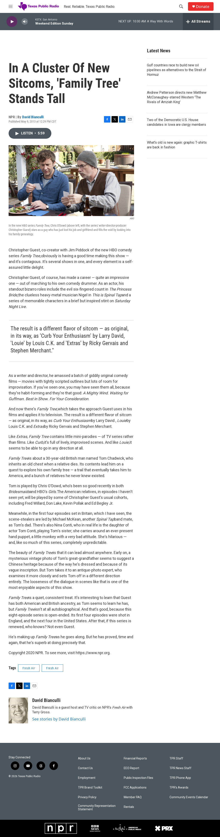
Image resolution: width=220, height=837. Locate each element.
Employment (86, 777)
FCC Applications (135, 787)
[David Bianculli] (18, 710)
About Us (84, 758)
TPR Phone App (180, 777)
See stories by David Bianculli (59, 719)
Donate (202, 6)
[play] (11, 21)
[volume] (24, 21)
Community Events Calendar (189, 797)
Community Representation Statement (97, 807)
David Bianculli (33, 117)
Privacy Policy (87, 797)
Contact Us (85, 768)
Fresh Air (29, 668)
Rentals (129, 807)
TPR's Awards (179, 787)
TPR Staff (176, 758)
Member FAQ (133, 797)
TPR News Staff (180, 768)
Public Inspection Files (138, 777)
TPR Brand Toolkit (90, 787)
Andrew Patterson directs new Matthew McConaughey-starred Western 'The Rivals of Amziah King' (176, 97)
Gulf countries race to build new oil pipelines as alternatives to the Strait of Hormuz (176, 70)
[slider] (31, 21)
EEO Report (131, 768)
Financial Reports (135, 758)
